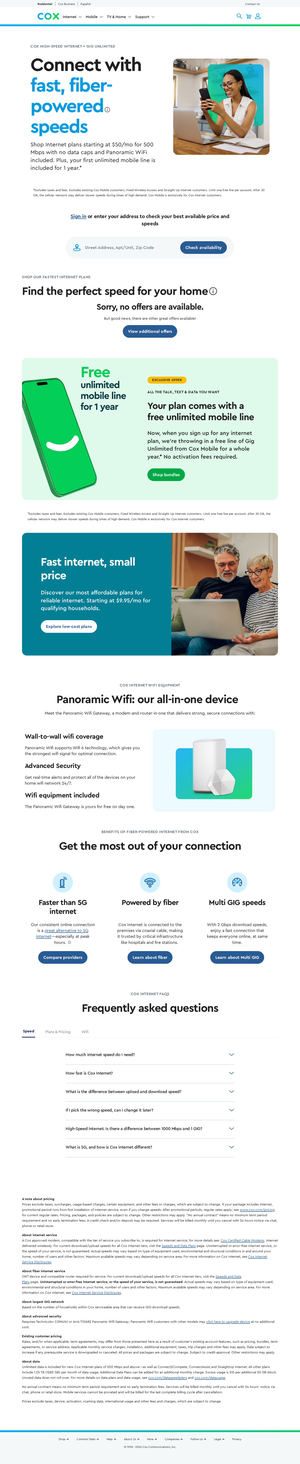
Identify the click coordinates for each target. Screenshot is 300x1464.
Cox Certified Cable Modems (242, 1240)
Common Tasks (86, 1439)
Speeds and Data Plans (179, 1246)
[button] (239, 16)
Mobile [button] (92, 17)
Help (110, 1439)
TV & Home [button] (116, 17)
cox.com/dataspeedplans (167, 1377)
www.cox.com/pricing (257, 1210)
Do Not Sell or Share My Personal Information (150, 1454)
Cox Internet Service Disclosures (96, 1292)
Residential (45, 4)
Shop (62, 1439)
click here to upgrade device (228, 1321)
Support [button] (142, 17)
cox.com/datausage (210, 1377)
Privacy (236, 1439)
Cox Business (66, 4)
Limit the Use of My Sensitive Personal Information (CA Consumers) (150, 1449)
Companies (172, 1439)
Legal (217, 1439)
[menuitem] (72, 17)
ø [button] (107, 110)
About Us (130, 1439)
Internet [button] (69, 17)
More (150, 1439)
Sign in (78, 216)
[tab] (28, 1033)
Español (86, 4)
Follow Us (197, 1439)
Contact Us (252, 4)
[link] (150, 331)
